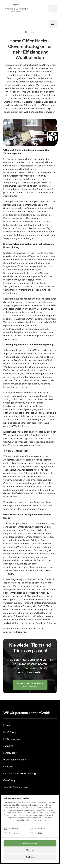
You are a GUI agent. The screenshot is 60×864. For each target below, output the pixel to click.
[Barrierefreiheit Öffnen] (52, 136)
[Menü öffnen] (53, 8)
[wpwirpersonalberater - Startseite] (15, 8)
